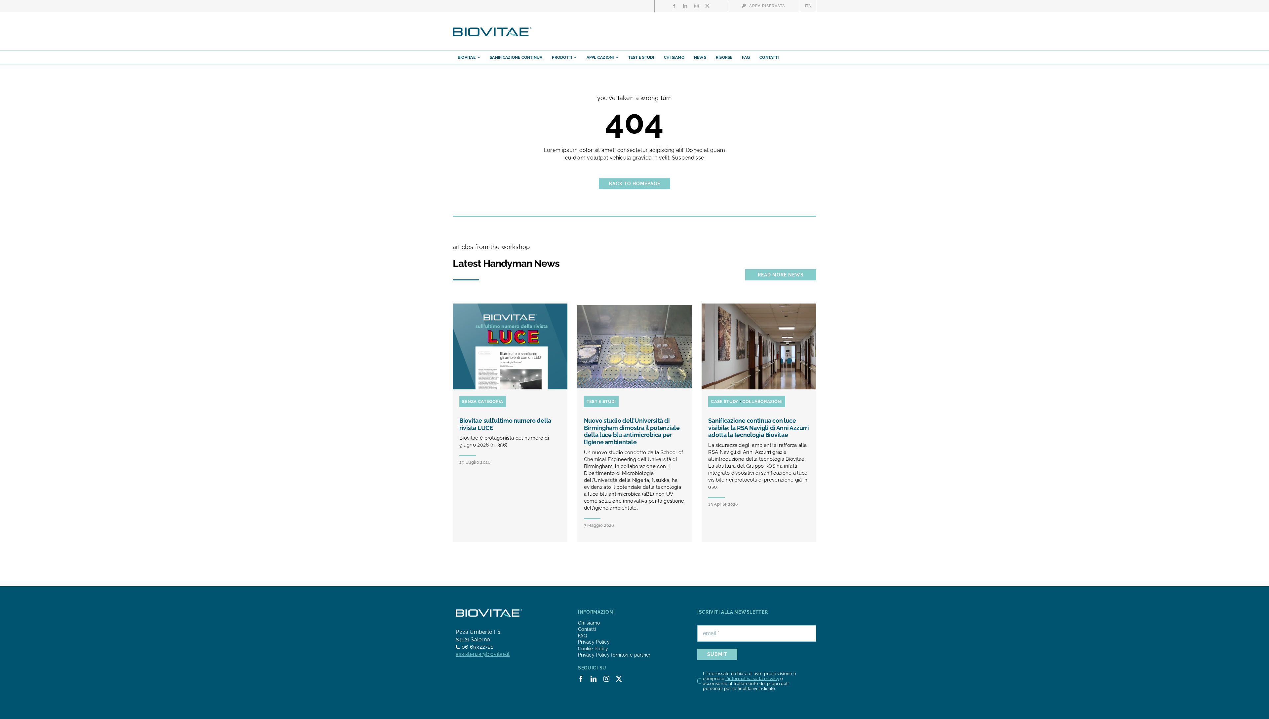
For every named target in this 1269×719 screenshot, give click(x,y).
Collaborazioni (762, 401)
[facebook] (674, 6)
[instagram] (696, 6)
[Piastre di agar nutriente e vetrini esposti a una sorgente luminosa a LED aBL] (634, 306)
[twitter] (707, 6)
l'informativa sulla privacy (752, 678)
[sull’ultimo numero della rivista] (510, 306)
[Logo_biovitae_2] (492, 29)
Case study (724, 401)
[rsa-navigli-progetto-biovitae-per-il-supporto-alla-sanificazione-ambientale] (759, 306)
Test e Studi (601, 401)
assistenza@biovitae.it (483, 654)
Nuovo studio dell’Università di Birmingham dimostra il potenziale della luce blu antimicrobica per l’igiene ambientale (632, 431)
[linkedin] (685, 6)
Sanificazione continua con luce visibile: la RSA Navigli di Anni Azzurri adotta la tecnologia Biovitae (758, 427)
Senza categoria (482, 401)
